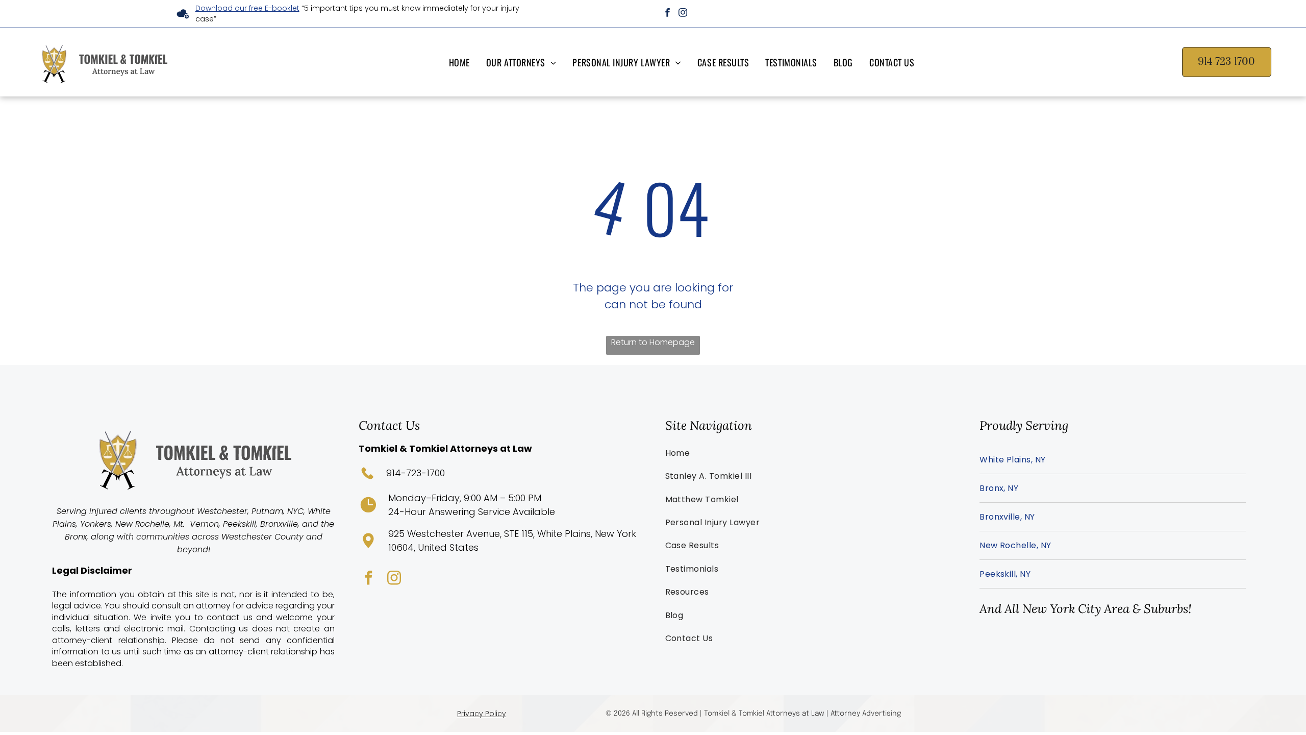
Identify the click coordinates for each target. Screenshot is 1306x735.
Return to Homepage (653, 342)
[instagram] (682, 13)
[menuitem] (461, 62)
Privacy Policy (481, 713)
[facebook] (667, 13)
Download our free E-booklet (247, 8)
